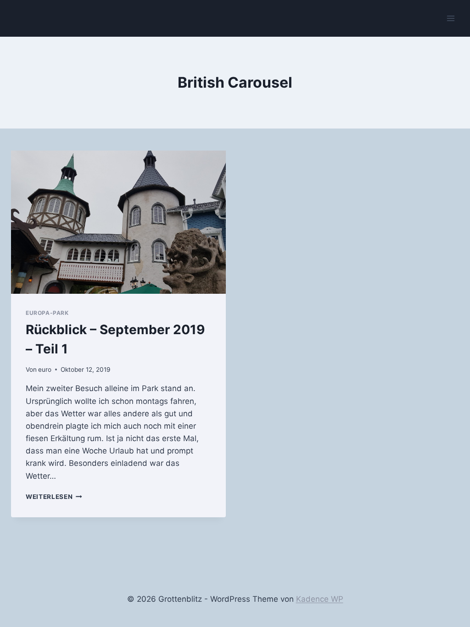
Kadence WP (319, 599)
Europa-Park (47, 312)
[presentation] (118, 222)
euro (44, 369)
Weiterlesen (54, 496)
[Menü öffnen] (450, 18)
